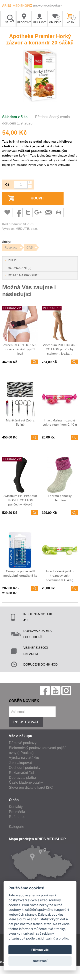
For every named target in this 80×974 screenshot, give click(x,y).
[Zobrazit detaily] (34, 362)
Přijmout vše (40, 949)
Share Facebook (17, 212)
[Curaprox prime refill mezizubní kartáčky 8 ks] (20, 550)
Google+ (38, 212)
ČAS (29, 247)
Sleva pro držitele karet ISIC (31, 787)
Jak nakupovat (20, 763)
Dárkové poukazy (22, 743)
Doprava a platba (22, 777)
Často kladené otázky (26, 782)
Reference (17, 817)
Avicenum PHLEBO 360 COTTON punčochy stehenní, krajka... (59, 349)
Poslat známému (48, 212)
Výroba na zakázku (24, 758)
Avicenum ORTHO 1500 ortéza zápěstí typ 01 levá (20, 349)
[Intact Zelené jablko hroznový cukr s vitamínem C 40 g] (60, 550)
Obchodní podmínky (24, 767)
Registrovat (26, 722)
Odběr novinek (24, 701)
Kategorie (16, 827)
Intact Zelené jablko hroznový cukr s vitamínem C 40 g (60, 575)
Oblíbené (55, 20)
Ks (7, 184)
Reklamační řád (21, 773)
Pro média (17, 812)
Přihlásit (39, 22)
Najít (8, 22)
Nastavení (40, 961)
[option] (40, 76)
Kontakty (16, 807)
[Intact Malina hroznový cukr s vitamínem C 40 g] (60, 399)
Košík (70, 20)
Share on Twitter (27, 212)
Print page (58, 212)
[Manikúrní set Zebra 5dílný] (20, 399)
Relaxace (11, 247)
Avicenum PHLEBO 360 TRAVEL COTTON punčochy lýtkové (20, 500)
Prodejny (24, 22)
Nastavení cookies (13, 971)
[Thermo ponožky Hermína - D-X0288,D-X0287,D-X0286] (60, 475)
